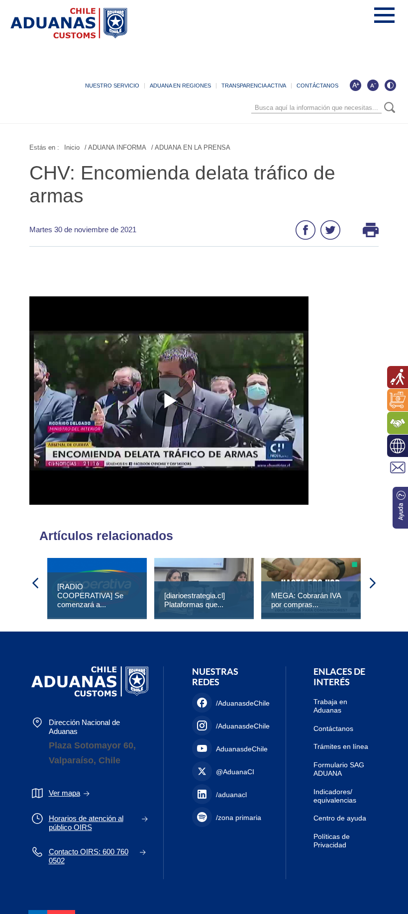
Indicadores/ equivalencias (334, 796)
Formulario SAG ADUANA (338, 769)
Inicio (72, 147)
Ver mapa (64, 793)
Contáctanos (333, 728)
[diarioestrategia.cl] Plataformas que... (194, 600)
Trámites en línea (340, 746)
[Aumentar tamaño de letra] (355, 85)
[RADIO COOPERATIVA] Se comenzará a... (90, 595)
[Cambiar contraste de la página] (390, 85)
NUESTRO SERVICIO (112, 86)
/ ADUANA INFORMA (115, 147)
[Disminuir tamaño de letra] (373, 85)
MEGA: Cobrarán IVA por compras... (306, 600)
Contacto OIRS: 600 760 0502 (88, 856)
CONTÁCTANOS (317, 86)
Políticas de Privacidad (331, 840)
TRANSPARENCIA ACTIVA (253, 86)
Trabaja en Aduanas (330, 706)
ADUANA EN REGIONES (180, 86)
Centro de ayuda (339, 818)
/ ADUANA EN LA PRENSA (190, 147)
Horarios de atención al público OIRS (86, 822)
